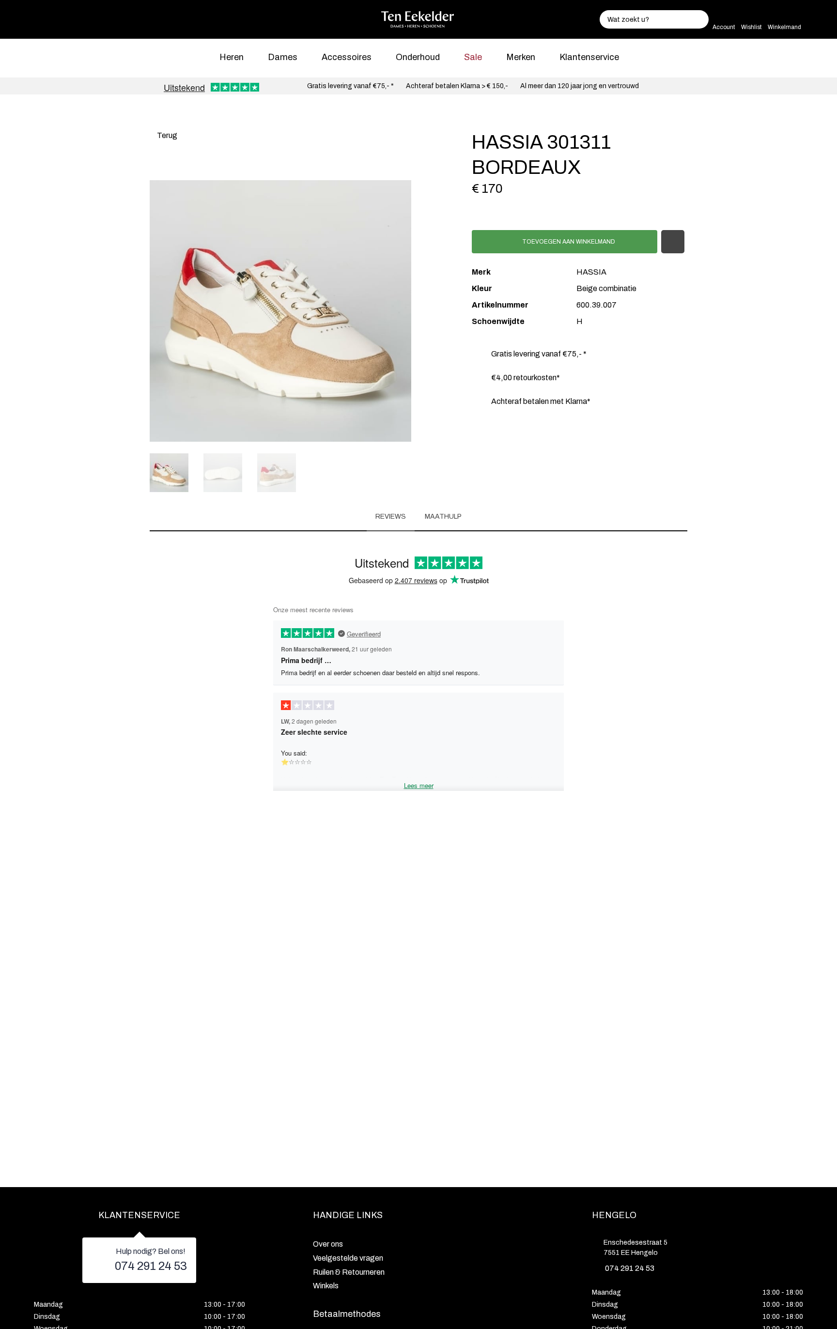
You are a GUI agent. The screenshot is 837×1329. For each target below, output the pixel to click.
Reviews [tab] (390, 516)
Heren (231, 57)
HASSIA (591, 272)
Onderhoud (418, 57)
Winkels (326, 1286)
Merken (520, 57)
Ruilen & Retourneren (349, 1272)
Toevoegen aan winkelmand (568, 241)
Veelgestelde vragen (348, 1258)
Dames (282, 57)
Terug (166, 135)
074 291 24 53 (151, 1266)
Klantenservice (589, 57)
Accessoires (347, 57)
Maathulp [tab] (443, 516)
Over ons (328, 1244)
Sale (473, 57)
